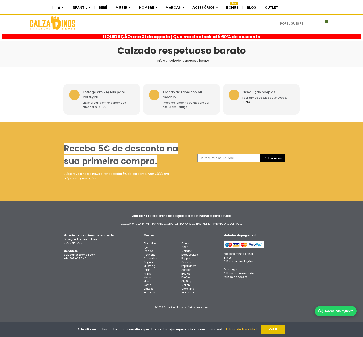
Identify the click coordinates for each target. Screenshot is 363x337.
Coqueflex (150, 258)
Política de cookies (235, 277)
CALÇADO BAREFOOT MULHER (196, 224)
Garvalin (187, 262)
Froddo (148, 251)
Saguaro (149, 262)
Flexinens (149, 254)
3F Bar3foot (189, 292)
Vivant (148, 277)
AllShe (147, 273)
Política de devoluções (238, 261)
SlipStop (187, 281)
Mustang (149, 266)
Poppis (186, 258)
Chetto (186, 243)
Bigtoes (148, 289)
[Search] (316, 23)
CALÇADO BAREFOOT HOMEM (227, 224)
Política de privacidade (239, 273)
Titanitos (149, 292)
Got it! (273, 329)
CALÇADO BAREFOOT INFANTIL (136, 224)
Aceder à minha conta (238, 254)
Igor (146, 247)
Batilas (186, 273)
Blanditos (150, 243)
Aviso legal (231, 269)
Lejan (147, 270)
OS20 (185, 247)
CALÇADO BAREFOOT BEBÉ (166, 224)
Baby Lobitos (190, 254)
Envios (228, 257)
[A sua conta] (333, 23)
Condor (186, 251)
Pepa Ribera (189, 266)
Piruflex (186, 277)
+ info (246, 102)
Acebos (186, 270)
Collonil (186, 285)
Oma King (188, 289)
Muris (147, 281)
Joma (147, 285)
